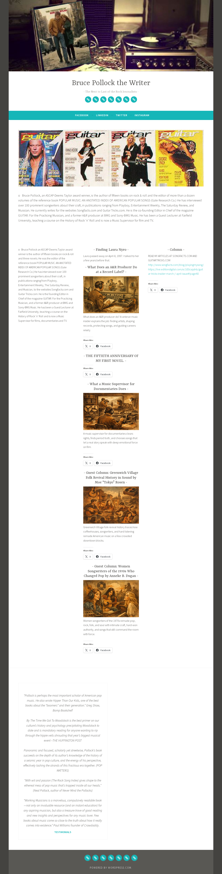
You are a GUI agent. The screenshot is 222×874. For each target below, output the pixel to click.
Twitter (121, 115)
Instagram (142, 115)
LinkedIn (102, 115)
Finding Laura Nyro (111, 250)
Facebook (82, 115)
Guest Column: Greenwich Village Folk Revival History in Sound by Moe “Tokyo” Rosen (112, 477)
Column (176, 250)
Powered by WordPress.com (110, 867)
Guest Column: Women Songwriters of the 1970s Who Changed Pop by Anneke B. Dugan (110, 571)
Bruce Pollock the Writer (111, 83)
